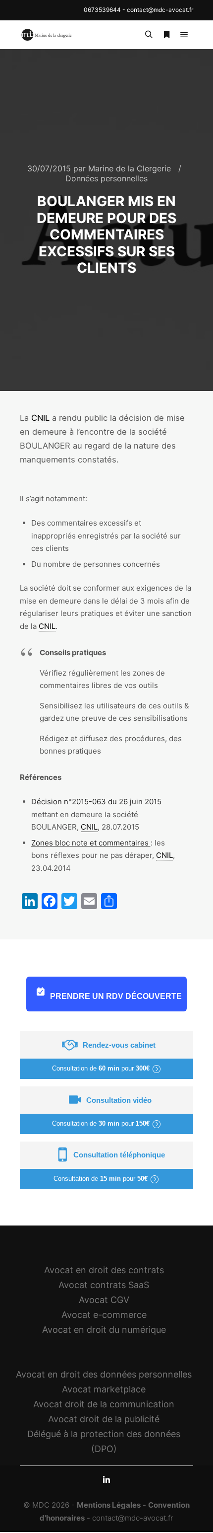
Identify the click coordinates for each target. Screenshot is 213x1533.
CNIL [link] (40, 418)
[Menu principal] (184, 34)
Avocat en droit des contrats (104, 1270)
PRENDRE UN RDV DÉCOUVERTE (116, 996)
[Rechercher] (149, 34)
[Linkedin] (106, 1479)
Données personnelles (106, 178)
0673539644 (102, 9)
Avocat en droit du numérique (104, 1329)
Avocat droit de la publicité (104, 1419)
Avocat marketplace (104, 1389)
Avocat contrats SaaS (103, 1285)
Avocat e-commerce (104, 1314)
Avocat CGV (104, 1300)
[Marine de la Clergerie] (47, 34)
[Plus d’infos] (166, 34)
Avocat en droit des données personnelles (104, 1374)
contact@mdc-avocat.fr (160, 9)
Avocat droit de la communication (103, 1404)
